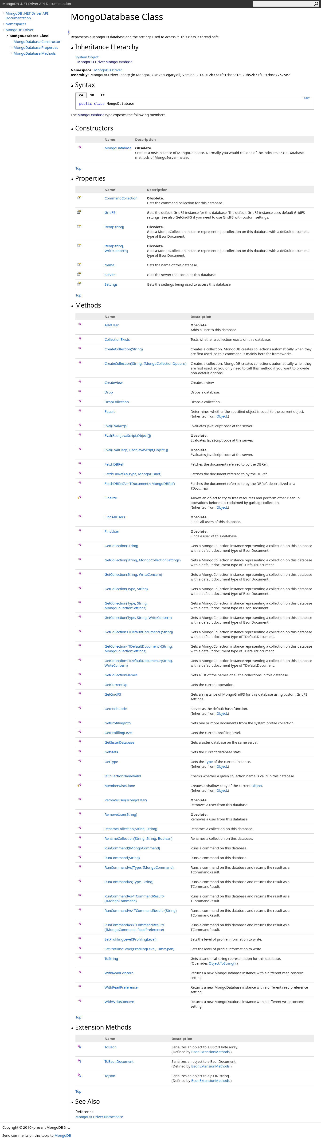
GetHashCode (116, 708)
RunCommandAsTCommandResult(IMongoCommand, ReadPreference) (135, 927)
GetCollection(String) (121, 545)
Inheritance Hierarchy (107, 47)
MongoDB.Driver (19, 29)
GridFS (110, 212)
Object (221, 416)
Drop (109, 392)
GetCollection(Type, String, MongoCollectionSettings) (126, 605)
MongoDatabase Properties (36, 47)
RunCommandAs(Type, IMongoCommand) (139, 867)
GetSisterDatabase (119, 742)
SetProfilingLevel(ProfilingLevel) (131, 939)
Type (209, 761)
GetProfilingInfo (118, 723)
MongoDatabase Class (29, 35)
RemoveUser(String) (121, 814)
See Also (87, 1101)
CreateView (114, 382)
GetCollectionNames (121, 675)
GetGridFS (113, 694)
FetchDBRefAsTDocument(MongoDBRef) (140, 483)
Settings (111, 284)
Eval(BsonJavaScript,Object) (128, 435)
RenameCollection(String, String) (131, 828)
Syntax (85, 85)
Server (110, 274)
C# (81, 95)
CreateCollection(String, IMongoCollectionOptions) (146, 363)
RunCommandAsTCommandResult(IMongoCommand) (135, 898)
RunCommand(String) (122, 857)
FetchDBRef (114, 464)
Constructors (94, 128)
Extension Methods (103, 1027)
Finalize (111, 497)
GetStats (111, 752)
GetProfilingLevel (119, 732)
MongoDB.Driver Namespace (99, 1116)
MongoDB (63, 1135)
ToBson (111, 1047)
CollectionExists (117, 339)
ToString (111, 958)
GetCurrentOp (116, 684)
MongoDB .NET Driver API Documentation (27, 15)
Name (109, 265)
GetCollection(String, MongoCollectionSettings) (143, 560)
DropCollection (117, 401)
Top (78, 168)
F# (103, 95)
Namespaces (16, 23)
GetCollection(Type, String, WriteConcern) (138, 617)
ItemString (114, 226)
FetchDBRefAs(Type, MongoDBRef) (133, 473)
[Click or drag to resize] (69, 32)
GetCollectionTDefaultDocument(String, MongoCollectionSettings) (139, 648)
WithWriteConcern (119, 1001)
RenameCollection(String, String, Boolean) (138, 838)
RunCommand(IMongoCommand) (132, 848)
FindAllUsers (115, 517)
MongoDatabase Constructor (37, 41)
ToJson (110, 1075)
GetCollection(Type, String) (126, 588)
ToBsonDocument (119, 1061)
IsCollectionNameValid (123, 776)
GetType (111, 761)
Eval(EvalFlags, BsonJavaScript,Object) (136, 449)
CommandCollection (121, 198)
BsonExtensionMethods (210, 1051)
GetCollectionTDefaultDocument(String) (139, 631)
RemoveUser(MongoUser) (126, 800)
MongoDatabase (118, 148)
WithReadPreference (121, 987)
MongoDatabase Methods (35, 53)
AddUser (112, 325)
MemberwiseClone (120, 785)
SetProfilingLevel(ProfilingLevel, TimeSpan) (139, 948)
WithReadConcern (119, 972)
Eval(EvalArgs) (116, 425)
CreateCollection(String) (124, 349)
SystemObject (86, 57)
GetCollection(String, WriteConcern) (133, 574)
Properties (90, 178)
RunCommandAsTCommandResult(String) (141, 910)
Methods (88, 305)
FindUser (112, 531)
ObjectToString (222, 963)
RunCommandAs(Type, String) (129, 881)
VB (92, 95)
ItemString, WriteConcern (116, 248)
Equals (110, 411)
